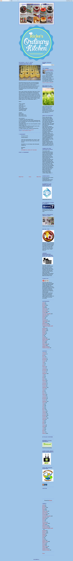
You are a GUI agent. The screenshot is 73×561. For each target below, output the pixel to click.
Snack (29, 130)
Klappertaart (44, 323)
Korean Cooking (45, 324)
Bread (43, 506)
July (43, 362)
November (44, 359)
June (43, 363)
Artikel (43, 302)
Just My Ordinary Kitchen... (36, 4)
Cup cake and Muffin (46, 313)
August (43, 388)
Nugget (43, 331)
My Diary (44, 330)
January (43, 352)
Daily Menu (44, 517)
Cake (23, 130)
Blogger (50, 500)
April (43, 355)
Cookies (44, 312)
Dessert (26, 130)
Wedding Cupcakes (46, 347)
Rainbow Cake (45, 339)
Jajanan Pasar (45, 321)
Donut (43, 317)
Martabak (44, 328)
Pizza (43, 336)
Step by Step (45, 344)
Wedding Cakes (45, 346)
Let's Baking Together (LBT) (47, 528)
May (43, 377)
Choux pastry (45, 311)
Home (30, 176)
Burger (43, 306)
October (44, 372)
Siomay (43, 341)
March (43, 356)
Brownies (44, 305)
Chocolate (44, 310)
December (44, 358)
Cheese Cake (44, 308)
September (44, 373)
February (44, 366)
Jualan (43, 322)
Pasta (43, 334)
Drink (43, 318)
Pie (43, 335)
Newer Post (21, 176)
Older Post (39, 176)
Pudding (44, 540)
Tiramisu (44, 345)
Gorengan (44, 319)
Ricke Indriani (50, 69)
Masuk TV (44, 329)
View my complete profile (47, 82)
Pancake (43, 333)
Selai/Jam (44, 340)
